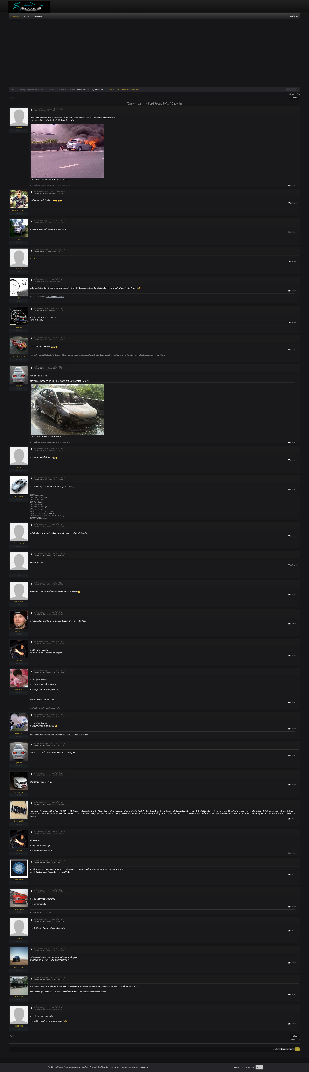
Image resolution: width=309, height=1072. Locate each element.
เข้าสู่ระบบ (26, 16)
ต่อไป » (297, 94)
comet (19, 127)
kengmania (19, 909)
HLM (101, 90)
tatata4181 (19, 821)
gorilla (19, 386)
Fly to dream (19, 356)
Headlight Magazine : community (31, 90)
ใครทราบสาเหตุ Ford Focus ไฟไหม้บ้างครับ (123, 90)
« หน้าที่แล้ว (291, 94)
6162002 (19, 996)
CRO (19, 467)
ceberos (19, 631)
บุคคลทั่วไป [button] (292, 16)
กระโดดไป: (275, 1049)
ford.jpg (36, 179)
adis (19, 239)
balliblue (19, 879)
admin (79, 90)
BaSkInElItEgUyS (19, 210)
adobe (19, 327)
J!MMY (84, 90)
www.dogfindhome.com (55, 296)
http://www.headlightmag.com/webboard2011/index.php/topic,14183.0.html (59, 734)
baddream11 (19, 967)
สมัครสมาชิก (39, 16)
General (51, 90)
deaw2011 (19, 733)
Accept (259, 1067)
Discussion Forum (64, 90)
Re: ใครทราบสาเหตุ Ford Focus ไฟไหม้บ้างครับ (49, 221)
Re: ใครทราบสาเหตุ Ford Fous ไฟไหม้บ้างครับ (49, 191)
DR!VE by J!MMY (93, 90)
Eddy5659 (19, 496)
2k (19, 298)
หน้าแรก (16, 16)
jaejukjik (19, 938)
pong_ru (19, 792)
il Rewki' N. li (19, 689)
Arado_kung (19, 543)
